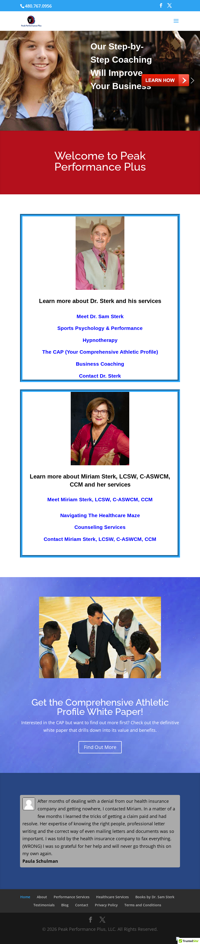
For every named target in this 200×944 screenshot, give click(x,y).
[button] (7, 80)
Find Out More (100, 747)
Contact (81, 905)
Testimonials (44, 905)
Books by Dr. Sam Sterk (154, 897)
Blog (65, 905)
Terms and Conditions (142, 905)
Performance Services (72, 897)
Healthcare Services (112, 897)
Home (25, 897)
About (42, 897)
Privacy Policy (106, 905)
